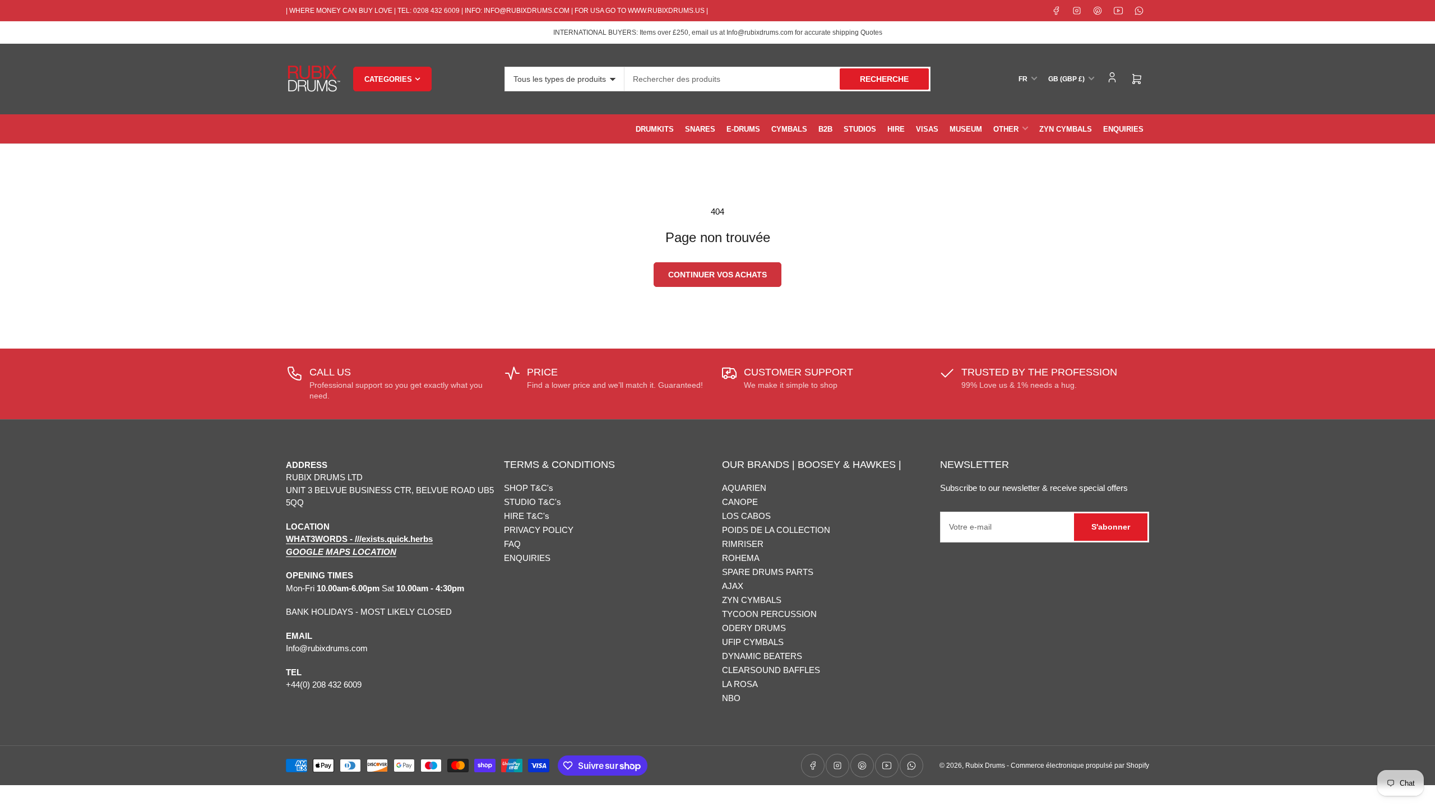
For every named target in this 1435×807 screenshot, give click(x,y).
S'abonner (1110, 526)
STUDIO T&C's (532, 502)
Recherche (884, 79)
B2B (825, 129)
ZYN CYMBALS (1065, 129)
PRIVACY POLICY (538, 530)
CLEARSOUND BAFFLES (771, 670)
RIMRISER (742, 544)
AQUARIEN (744, 488)
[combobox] (777, 79)
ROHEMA (741, 558)
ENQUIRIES (1123, 129)
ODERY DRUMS (754, 628)
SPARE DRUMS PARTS (767, 572)
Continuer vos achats (717, 274)
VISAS (927, 129)
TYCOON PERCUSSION (769, 614)
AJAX (732, 586)
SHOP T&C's (528, 488)
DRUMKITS (655, 129)
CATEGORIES (388, 79)
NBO (731, 698)
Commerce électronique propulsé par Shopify (1080, 765)
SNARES (700, 129)
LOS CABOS (746, 516)
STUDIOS (860, 129)
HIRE (896, 129)
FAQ (512, 544)
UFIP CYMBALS (753, 642)
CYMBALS (789, 129)
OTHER (1006, 129)
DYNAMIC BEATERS (762, 656)
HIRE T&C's (526, 516)
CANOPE (740, 502)
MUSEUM (966, 129)
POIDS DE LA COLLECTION (776, 530)
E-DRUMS (743, 129)
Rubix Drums (985, 765)
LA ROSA (740, 684)
